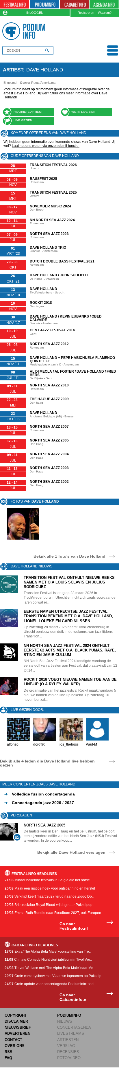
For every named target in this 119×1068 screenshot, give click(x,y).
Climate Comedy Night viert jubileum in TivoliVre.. (48, 960)
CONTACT (13, 1040)
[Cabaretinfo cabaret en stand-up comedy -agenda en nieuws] (74, 4)
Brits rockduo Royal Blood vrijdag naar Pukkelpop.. (49, 905)
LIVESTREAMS (70, 1033)
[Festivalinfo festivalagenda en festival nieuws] (14, 4)
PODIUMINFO (69, 1015)
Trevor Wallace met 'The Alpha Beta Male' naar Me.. (50, 968)
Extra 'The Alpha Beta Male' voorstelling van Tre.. (48, 952)
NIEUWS (64, 1021)
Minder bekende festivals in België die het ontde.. (48, 880)
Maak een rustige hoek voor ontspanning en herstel (50, 888)
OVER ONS (15, 1046)
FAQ (8, 1058)
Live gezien (23, 120)
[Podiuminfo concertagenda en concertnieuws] (44, 4)
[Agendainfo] (104, 4)
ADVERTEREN (17, 1033)
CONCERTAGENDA (74, 1027)
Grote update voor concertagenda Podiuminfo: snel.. (50, 984)
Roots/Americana (43, 82)
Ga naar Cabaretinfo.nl (74, 997)
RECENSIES (68, 1052)
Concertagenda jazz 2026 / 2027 (39, 802)
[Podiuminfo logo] (25, 31)
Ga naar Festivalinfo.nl (74, 926)
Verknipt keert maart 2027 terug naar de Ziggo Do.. (49, 896)
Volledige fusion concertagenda (39, 794)
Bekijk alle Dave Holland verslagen (71, 852)
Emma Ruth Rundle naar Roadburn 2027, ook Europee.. (54, 913)
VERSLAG (66, 1046)
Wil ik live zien (83, 111)
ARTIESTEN (68, 1040)
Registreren (86, 12)
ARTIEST (13, 70)
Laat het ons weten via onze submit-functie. (45, 145)
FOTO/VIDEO (69, 1058)
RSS (8, 1052)
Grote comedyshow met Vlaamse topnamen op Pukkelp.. (54, 976)
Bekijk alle (69, 556)
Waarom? (104, 12)
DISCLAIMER (16, 1021)
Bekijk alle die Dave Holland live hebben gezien (47, 763)
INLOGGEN (34, 12)
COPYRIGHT (16, 1015)
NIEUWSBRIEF (18, 1027)
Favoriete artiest (28, 111)
